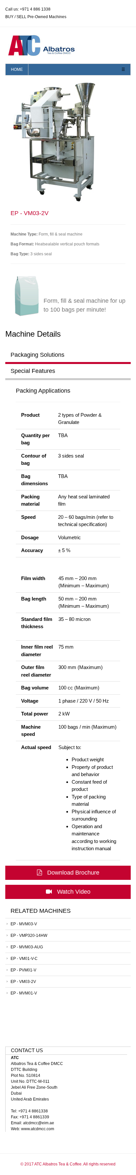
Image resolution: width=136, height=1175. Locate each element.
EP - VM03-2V (23, 981)
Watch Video (73, 891)
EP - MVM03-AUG (27, 947)
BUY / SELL (15, 16)
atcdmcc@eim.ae (38, 1123)
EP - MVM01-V (24, 993)
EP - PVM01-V (23, 970)
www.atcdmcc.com (37, 1129)
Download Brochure (73, 872)
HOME (17, 69)
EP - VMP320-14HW (29, 935)
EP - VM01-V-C (24, 958)
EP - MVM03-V (24, 924)
